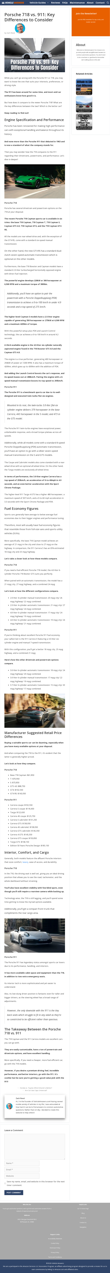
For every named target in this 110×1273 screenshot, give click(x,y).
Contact (100, 2)
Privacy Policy (55, 1252)
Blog (83, 1213)
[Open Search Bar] (108, 2)
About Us (83, 1218)
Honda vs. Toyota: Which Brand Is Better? (36, 1088)
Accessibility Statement (55, 1239)
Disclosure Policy (55, 1248)
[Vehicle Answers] (13, 2)
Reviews (55, 2)
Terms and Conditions (55, 1257)
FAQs (65, 2)
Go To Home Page (83, 1209)
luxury (25, 862)
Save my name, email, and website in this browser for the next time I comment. (36, 1183)
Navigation (83, 1227)
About (90, 2)
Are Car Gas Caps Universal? (36, 1090)
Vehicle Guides (38, 2)
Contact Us (83, 1222)
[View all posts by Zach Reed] (20, 33)
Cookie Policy (55, 1243)
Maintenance (77, 2)
